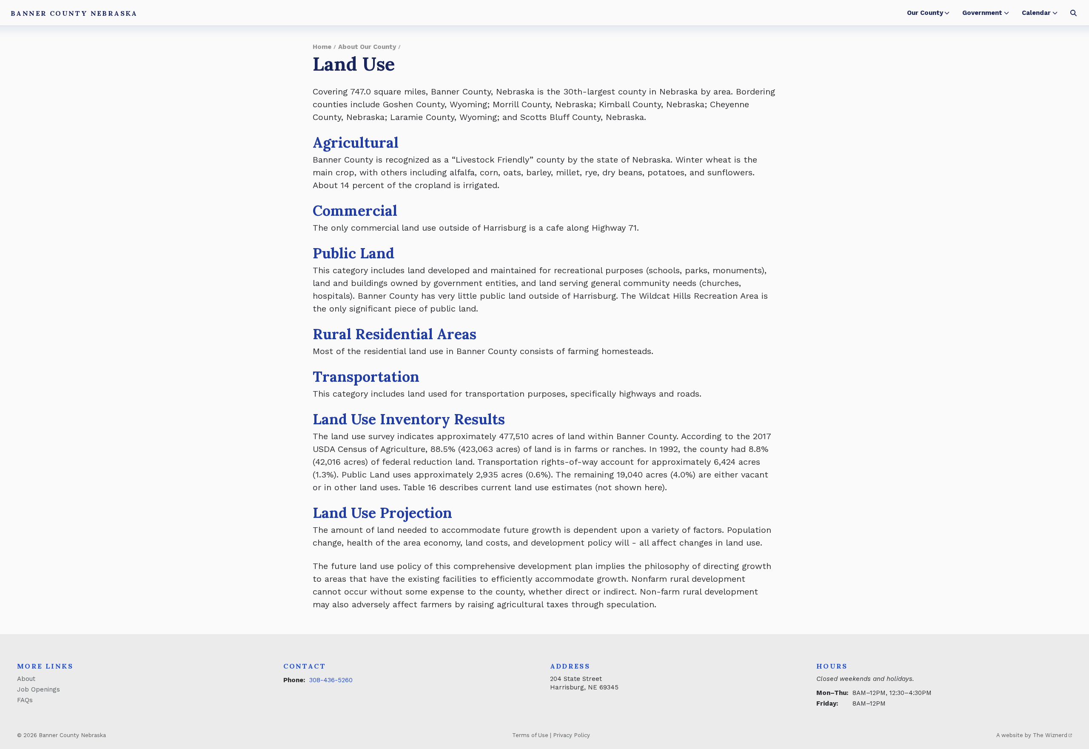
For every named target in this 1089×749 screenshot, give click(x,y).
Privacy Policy (571, 735)
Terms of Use (530, 735)
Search (1073, 13)
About (26, 679)
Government (982, 13)
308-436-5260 (331, 680)
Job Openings (38, 689)
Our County (925, 13)
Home (322, 47)
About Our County (367, 47)
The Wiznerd (1050, 735)
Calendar (1036, 13)
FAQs (25, 700)
